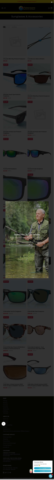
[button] (3, 424)
